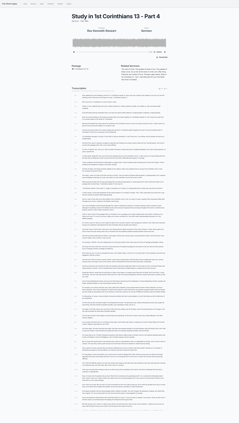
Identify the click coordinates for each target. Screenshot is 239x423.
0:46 (75, 112)
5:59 (75, 246)
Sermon (146, 30)
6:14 (75, 253)
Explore (69, 4)
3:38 (75, 188)
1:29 (75, 130)
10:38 (75, 369)
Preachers (51, 4)
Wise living (162, 72)
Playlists (60, 4)
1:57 (75, 143)
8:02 (75, 296)
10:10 (75, 354)
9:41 (75, 341)
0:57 (75, 117)
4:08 (75, 199)
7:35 (75, 287)
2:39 (75, 162)
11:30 (75, 391)
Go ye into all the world (139, 72)
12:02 (75, 404)
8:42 (75, 315)
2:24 (75, 156)
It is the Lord (152, 72)
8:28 (75, 309)
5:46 (75, 242)
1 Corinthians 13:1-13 (81, 69)
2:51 (75, 169)
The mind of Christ (127, 69)
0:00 (75, 95)
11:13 (75, 384)
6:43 (75, 266)
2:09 (75, 149)
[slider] (112, 52)
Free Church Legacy (9, 4)
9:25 (75, 335)
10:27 (75, 363)
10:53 (75, 376)
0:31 (75, 106)
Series (42, 4)
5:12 (75, 229)
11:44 (75, 397)
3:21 (75, 182)
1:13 (75, 123)
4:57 (75, 223)
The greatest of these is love (145, 69)
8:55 (75, 322)
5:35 (75, 235)
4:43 (75, 214)
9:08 (75, 328)
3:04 (75, 175)
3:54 (75, 192)
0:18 (75, 102)
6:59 (75, 272)
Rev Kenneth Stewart (101, 30)
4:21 (75, 205)
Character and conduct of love (132, 74)
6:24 (75, 259)
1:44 (75, 136)
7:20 (75, 281)
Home (25, 4)
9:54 (75, 348)
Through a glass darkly (152, 74)
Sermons (33, 4)
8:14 (75, 302)
